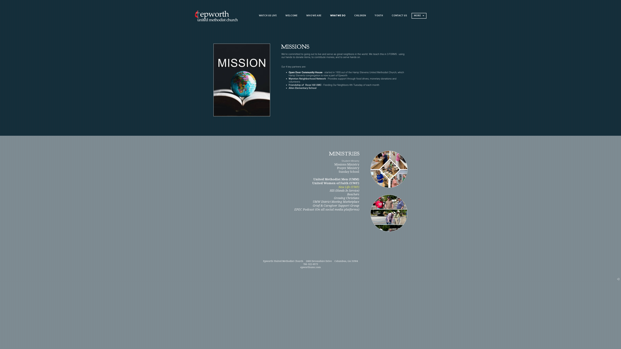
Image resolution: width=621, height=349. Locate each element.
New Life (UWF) (348, 187)
